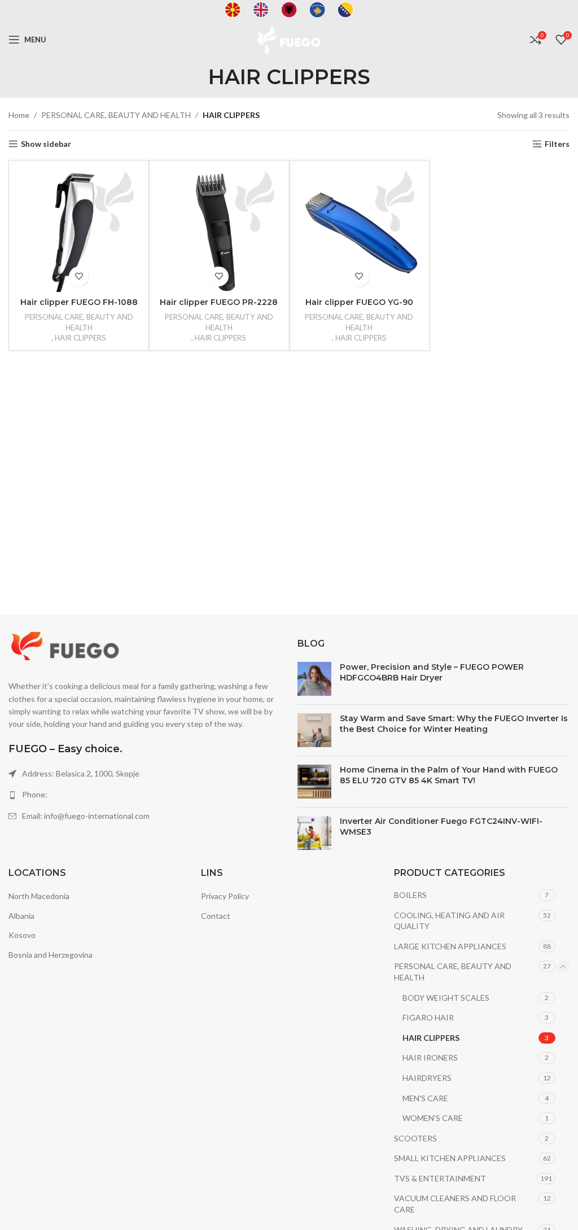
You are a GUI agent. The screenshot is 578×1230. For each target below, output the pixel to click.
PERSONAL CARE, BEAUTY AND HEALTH (116, 115)
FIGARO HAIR (428, 1017)
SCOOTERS (415, 1138)
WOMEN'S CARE (432, 1118)
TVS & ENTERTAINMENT (440, 1178)
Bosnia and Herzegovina (50, 954)
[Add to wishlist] (79, 276)
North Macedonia (38, 896)
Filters (557, 144)
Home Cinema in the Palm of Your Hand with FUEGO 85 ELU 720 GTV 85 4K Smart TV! (449, 775)
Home (18, 115)
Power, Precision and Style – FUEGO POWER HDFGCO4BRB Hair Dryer (432, 672)
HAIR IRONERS (430, 1057)
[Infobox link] (232, 11)
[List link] (144, 794)
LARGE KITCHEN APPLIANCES (450, 946)
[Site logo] (289, 38)
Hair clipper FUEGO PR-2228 (219, 302)
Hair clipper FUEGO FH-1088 (79, 302)
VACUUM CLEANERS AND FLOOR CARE (455, 1203)
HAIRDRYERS (427, 1078)
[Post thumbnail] (314, 679)
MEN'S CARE (425, 1098)
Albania (21, 916)
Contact (215, 916)
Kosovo (22, 935)
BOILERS (410, 895)
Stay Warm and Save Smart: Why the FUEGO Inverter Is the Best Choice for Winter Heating (454, 724)
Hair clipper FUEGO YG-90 (359, 302)
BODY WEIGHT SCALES (445, 997)
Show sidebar (46, 144)
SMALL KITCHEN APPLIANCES (450, 1158)
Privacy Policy (225, 896)
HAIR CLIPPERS (80, 337)
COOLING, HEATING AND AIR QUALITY (449, 920)
